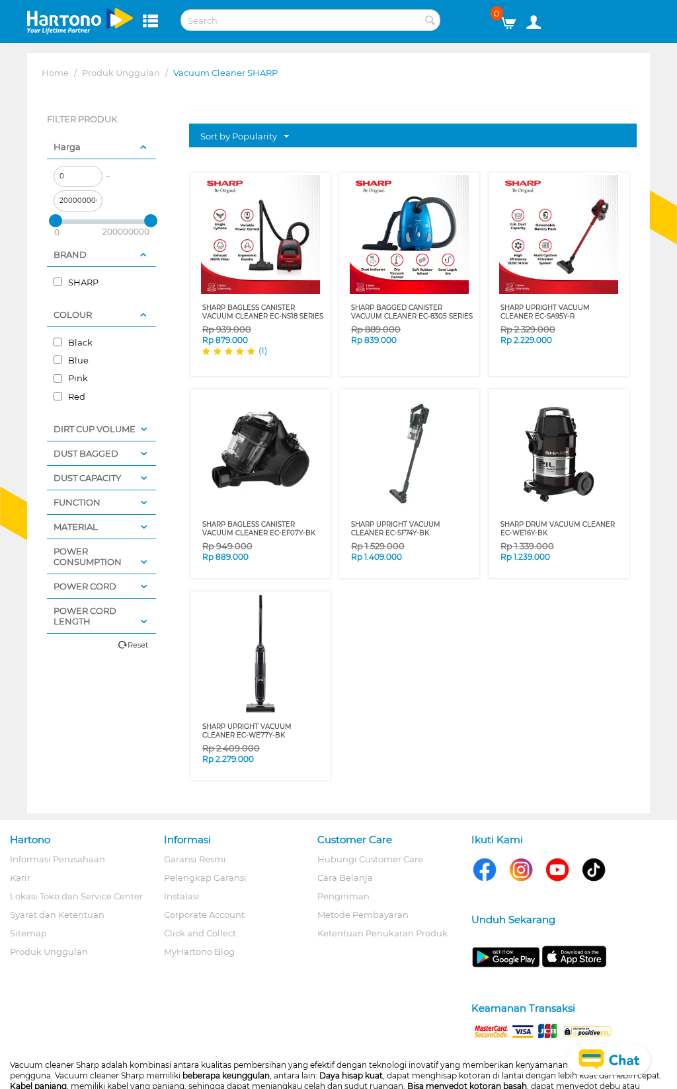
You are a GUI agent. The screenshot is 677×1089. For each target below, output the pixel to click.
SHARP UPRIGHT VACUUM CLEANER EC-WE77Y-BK (247, 730)
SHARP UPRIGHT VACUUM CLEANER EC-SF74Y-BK (395, 528)
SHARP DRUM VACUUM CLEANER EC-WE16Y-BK (557, 528)
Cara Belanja (345, 877)
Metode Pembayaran (363, 914)
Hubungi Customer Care (370, 859)
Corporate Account (204, 914)
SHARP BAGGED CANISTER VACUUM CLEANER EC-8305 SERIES (412, 311)
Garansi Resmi (195, 859)
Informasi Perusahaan (57, 859)
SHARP (82, 282)
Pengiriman (343, 896)
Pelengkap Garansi (205, 877)
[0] (513, 20)
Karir (20, 877)
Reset (138, 645)
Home (55, 72)
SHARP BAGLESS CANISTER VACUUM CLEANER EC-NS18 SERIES (262, 311)
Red (75, 396)
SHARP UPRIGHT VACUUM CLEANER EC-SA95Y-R (545, 311)
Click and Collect (200, 933)
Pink (77, 378)
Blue (77, 360)
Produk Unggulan (121, 72)
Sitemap (28, 933)
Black (79, 342)
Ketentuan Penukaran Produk (382, 933)
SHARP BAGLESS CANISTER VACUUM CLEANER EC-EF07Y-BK (258, 528)
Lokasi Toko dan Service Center (76, 896)
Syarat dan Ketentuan (57, 914)
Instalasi (182, 896)
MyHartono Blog (199, 951)
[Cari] (430, 21)
